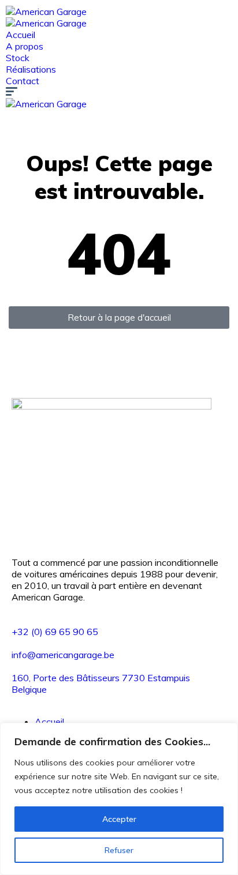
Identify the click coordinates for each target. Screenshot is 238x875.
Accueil (20, 34)
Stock (17, 57)
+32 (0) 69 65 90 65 (55, 631)
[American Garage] (46, 11)
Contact (22, 81)
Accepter (119, 819)
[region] (119, 799)
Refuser (119, 850)
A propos (24, 46)
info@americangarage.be (63, 654)
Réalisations (31, 69)
